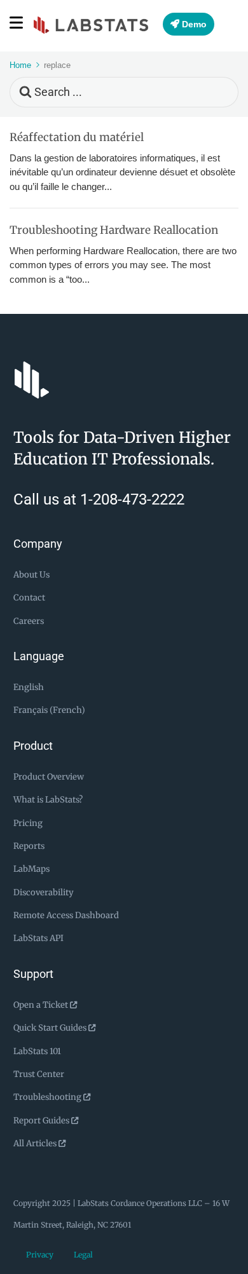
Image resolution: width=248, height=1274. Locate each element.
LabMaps (31, 869)
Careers (28, 621)
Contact (29, 597)
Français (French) (49, 710)
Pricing (28, 823)
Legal (83, 1254)
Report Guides (42, 1120)
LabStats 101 (37, 1051)
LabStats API (38, 938)
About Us (31, 574)
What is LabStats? (48, 799)
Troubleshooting (48, 1097)
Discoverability (43, 892)
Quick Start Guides (50, 1027)
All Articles (36, 1143)
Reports (29, 846)
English (28, 687)
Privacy (39, 1254)
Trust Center (38, 1074)
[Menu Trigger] (18, 22)
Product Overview (48, 776)
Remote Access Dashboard (66, 915)
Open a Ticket (41, 1005)
